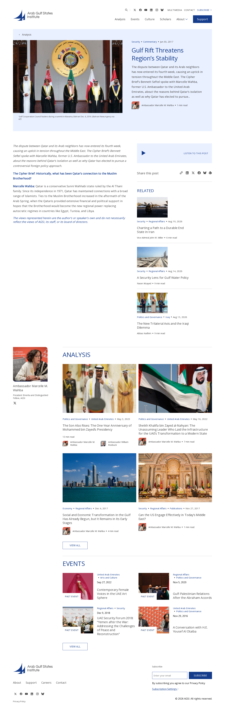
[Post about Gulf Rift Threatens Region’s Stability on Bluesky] (204, 173)
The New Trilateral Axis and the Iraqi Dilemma (163, 325)
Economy (67, 508)
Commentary (150, 41)
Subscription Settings (164, 689)
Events (135, 19)
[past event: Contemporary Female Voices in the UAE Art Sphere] (78, 586)
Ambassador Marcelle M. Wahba (158, 105)
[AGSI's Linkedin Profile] (151, 10)
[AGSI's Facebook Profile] (140, 10)
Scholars (165, 19)
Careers (46, 682)
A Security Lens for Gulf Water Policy (163, 278)
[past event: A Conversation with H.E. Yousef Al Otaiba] (154, 620)
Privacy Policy (19, 701)
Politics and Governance (149, 317)
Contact (189, 9)
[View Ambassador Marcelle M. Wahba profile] (135, 105)
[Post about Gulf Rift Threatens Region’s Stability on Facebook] (199, 173)
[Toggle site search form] (126, 10)
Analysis (120, 19)
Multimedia (174, 9)
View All (75, 545)
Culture (150, 19)
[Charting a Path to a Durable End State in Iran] (152, 207)
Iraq (167, 317)
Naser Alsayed (144, 283)
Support (202, 19)
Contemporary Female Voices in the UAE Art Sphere (113, 594)
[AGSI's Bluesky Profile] (162, 10)
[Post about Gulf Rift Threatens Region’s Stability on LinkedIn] (187, 173)
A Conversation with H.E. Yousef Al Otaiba (190, 629)
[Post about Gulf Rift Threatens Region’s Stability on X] (193, 173)
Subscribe (203, 9)
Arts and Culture (108, 577)
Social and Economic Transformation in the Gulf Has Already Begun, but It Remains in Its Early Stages (97, 519)
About (180, 19)
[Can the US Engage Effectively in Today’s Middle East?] (175, 477)
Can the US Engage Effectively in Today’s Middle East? (172, 517)
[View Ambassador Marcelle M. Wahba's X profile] (15, 403)
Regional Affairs (157, 221)
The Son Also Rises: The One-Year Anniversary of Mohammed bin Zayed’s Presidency (97, 427)
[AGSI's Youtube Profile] (145, 10)
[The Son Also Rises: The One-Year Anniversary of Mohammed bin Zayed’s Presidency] (99, 388)
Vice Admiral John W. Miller (150, 237)
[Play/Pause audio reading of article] (143, 153)
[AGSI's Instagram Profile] (156, 10)
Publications (176, 508)
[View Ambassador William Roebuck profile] (103, 443)
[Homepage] (33, 15)
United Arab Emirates (102, 418)
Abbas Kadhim (144, 333)
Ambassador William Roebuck (118, 443)
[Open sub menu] (186, 19)
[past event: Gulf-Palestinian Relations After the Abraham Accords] (154, 586)
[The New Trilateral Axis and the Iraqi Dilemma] (152, 303)
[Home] (60, 668)
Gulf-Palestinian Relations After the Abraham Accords (192, 596)
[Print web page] (210, 173)
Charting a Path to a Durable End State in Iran (160, 230)
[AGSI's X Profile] (134, 10)
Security (136, 41)
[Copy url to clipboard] (181, 173)
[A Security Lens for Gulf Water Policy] (152, 257)
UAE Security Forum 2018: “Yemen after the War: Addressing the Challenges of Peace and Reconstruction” (116, 626)
